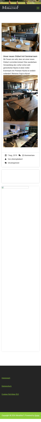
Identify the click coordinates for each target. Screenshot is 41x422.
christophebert (17, 159)
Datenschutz (7, 386)
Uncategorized (13, 163)
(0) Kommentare (28, 155)
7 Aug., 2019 (12, 155)
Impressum (6, 378)
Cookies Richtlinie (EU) (10, 394)
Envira (37, 415)
